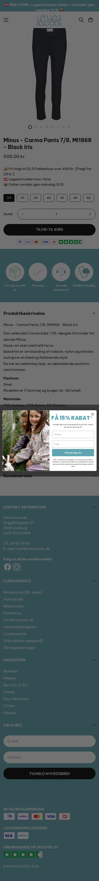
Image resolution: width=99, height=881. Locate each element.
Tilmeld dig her (73, 452)
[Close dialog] (93, 414)
